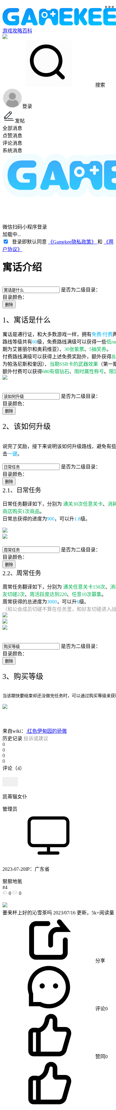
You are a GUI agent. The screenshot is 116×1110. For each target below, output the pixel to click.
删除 (9, 304)
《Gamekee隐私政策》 (72, 241)
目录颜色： (14, 297)
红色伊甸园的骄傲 (46, 731)
